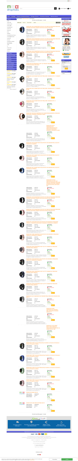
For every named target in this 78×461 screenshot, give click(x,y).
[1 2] (49, 352)
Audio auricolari (9, 23)
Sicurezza (8, 39)
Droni (8, 31)
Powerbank (9, 49)
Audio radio (9, 28)
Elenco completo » (13, 89)
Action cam (9, 30)
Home (8, 16)
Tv (7, 46)
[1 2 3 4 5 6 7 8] (49, 85)
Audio (8, 20)
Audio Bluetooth (9, 27)
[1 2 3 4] (49, 138)
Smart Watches (9, 43)
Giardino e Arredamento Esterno (23, 16)
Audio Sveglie (9, 25)
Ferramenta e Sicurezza (44, 16)
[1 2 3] (49, 219)
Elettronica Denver (54, 16)
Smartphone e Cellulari (10, 41)
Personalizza (54, 459)
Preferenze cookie (39, 451)
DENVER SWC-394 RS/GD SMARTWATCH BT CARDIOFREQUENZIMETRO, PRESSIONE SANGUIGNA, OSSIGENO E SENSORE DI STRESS (43, 114)
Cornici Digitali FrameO (10, 36)
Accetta (67, 459)
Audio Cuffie (9, 22)
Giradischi (8, 33)
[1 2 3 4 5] (49, 164)
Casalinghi (13, 16)
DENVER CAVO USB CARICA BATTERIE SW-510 (35, 403)
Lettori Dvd (9, 38)
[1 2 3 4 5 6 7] (49, 281)
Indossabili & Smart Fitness (11, 35)
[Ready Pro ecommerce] (39, 454)
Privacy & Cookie (32, 459)
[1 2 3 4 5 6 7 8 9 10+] (49, 73)
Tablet (8, 44)
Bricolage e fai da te (34, 16)
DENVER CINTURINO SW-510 (32, 392)
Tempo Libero (9, 47)
